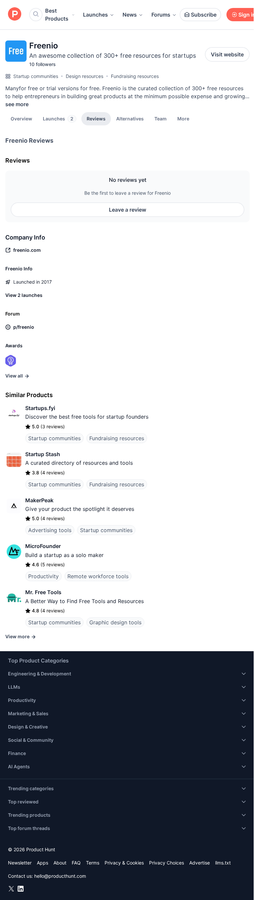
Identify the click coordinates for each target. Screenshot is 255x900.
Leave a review (127, 209)
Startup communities (35, 76)
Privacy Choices (166, 862)
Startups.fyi (40, 408)
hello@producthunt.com (60, 876)
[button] (183, 118)
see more (17, 104)
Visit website (227, 54)
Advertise (199, 862)
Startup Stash (42, 454)
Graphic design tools (115, 622)
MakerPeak (39, 500)
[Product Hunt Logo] (14, 14)
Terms (92, 862)
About (59, 862)
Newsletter (20, 862)
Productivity (43, 576)
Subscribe (203, 14)
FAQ (76, 862)
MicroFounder (43, 546)
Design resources (84, 76)
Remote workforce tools (97, 576)
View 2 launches (23, 295)
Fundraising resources (135, 76)
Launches (95, 14)
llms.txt (223, 862)
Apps (42, 862)
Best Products (56, 14)
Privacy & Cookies (124, 862)
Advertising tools (49, 530)
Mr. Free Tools (43, 592)
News (130, 14)
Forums (160, 14)
